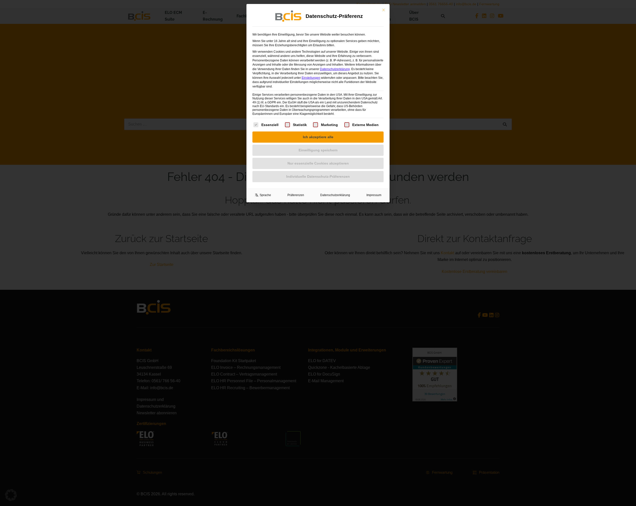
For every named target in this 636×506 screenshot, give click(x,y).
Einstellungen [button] (311, 78)
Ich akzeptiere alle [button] (318, 137)
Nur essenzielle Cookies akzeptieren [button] (318, 163)
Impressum (373, 195)
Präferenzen (295, 195)
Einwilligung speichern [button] (318, 150)
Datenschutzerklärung (335, 69)
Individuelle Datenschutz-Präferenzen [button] (318, 176)
